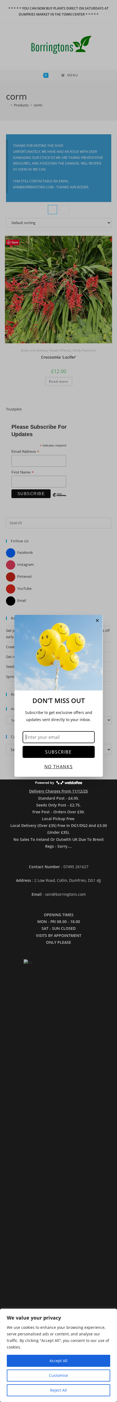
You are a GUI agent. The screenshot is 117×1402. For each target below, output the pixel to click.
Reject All (58, 1390)
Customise (58, 1375)
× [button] (97, 620)
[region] (58, 1355)
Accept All (58, 1360)
